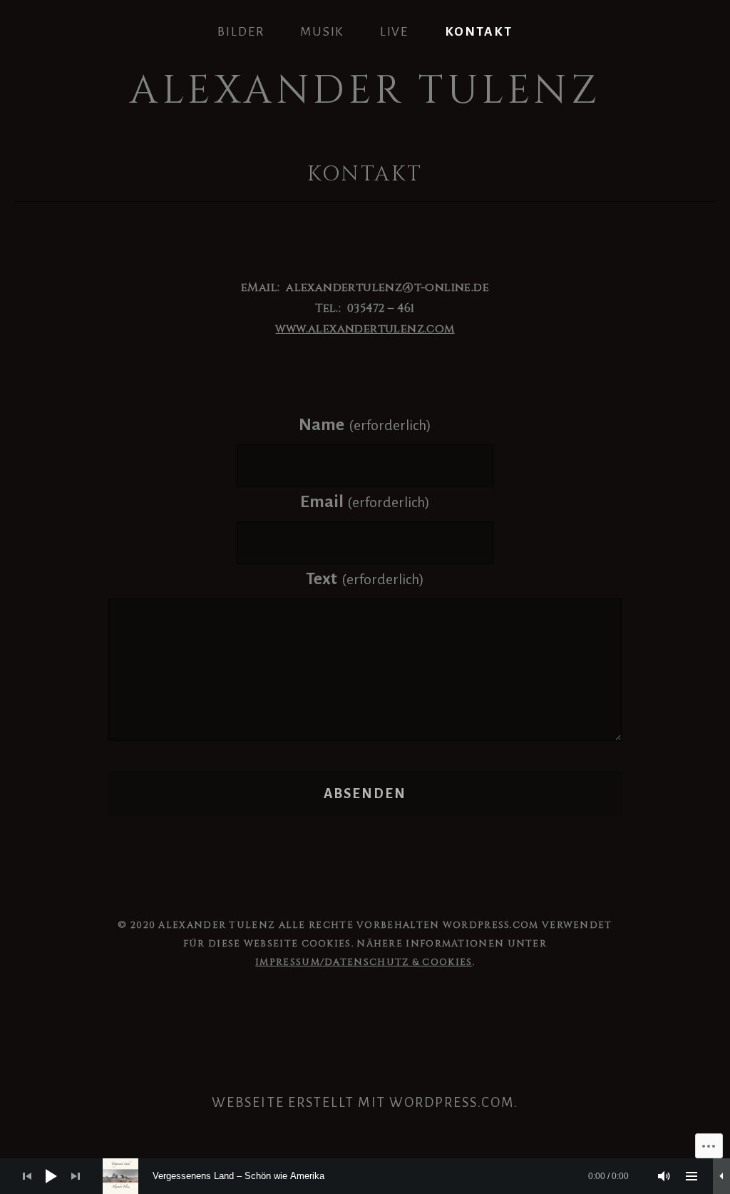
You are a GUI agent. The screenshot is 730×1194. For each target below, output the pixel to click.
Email (365, 502)
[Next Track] (75, 1176)
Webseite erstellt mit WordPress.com (363, 1102)
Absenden (365, 793)
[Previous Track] (27, 1176)
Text (364, 579)
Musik (322, 32)
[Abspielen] (51, 1176)
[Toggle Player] (721, 1176)
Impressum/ (289, 962)
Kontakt (479, 32)
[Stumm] (664, 1176)
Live (394, 32)
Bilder (240, 32)
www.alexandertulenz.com (364, 329)
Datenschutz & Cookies (398, 962)
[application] (365, 1176)
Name (365, 425)
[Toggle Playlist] (691, 1176)
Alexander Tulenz (365, 90)
